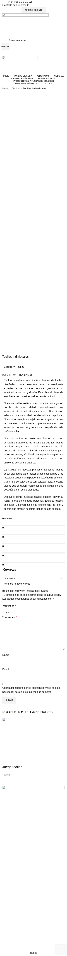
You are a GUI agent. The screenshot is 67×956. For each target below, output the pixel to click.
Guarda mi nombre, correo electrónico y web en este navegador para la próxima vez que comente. (31, 690)
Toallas (16, 88)
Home (6, 88)
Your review (9, 617)
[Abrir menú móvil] (33, 53)
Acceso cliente (34, 10)
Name (6, 655)
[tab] (9, 375)
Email (6, 669)
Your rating (9, 606)
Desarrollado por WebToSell (15, 943)
